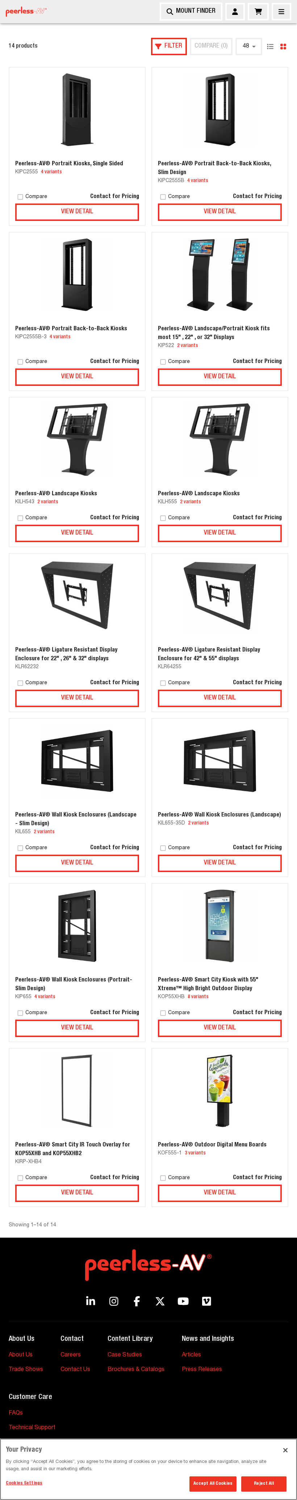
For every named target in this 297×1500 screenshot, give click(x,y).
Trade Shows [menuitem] (26, 1370)
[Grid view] (283, 46)
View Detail (77, 212)
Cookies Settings (24, 1483)
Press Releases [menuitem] (202, 1370)
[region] (148, 1469)
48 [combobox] (246, 46)
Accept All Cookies (213, 1483)
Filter (173, 46)
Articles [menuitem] (191, 1355)
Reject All (263, 1483)
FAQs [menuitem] (16, 1413)
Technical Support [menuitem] (32, 1428)
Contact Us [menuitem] (75, 1370)
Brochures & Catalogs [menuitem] (136, 1370)
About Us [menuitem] (21, 1355)
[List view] (270, 46)
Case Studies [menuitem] (125, 1355)
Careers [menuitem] (70, 1355)
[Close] (281, 11)
